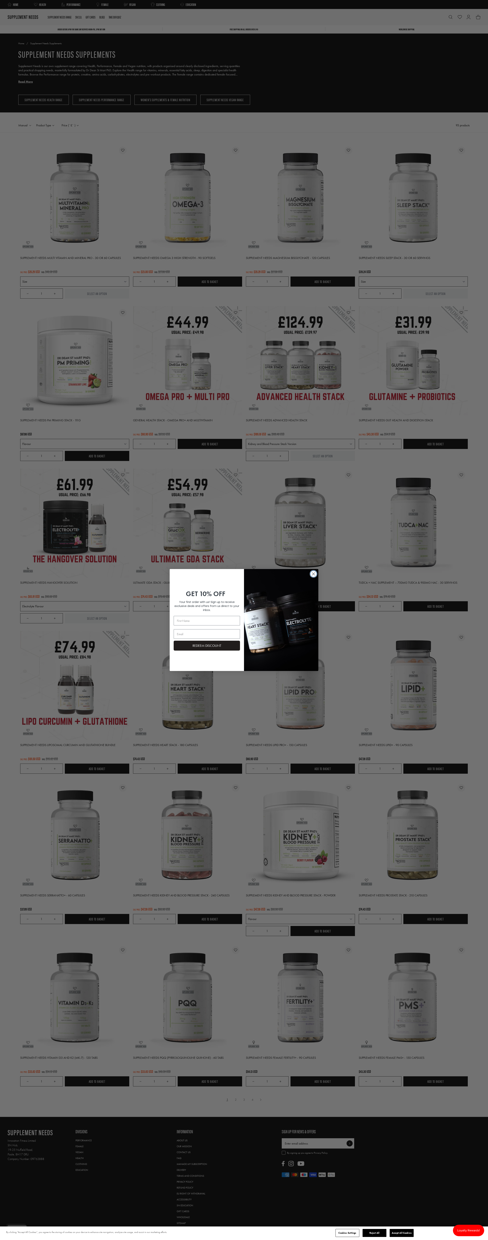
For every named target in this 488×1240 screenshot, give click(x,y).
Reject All (374, 1232)
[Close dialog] (313, 574)
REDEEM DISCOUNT (207, 645)
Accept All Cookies (402, 1232)
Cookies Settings (347, 1232)
